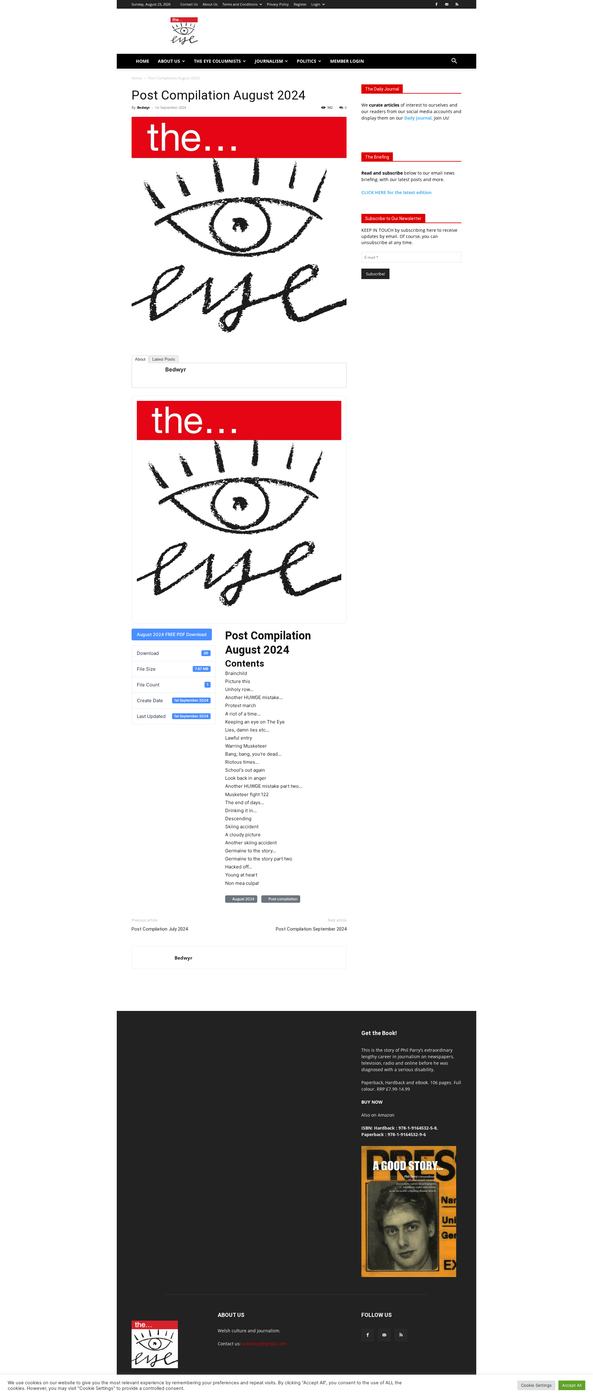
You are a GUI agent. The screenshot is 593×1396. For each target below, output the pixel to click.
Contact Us (189, 4)
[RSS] (456, 4)
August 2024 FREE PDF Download (172, 634)
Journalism (269, 61)
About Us (210, 4)
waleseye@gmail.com (264, 1344)
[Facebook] (436, 4)
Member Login (347, 61)
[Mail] (446, 4)
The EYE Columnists (217, 61)
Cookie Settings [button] (536, 1385)
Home (142, 61)
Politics (306, 61)
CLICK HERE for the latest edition (396, 192)
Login (315, 4)
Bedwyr (143, 107)
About (140, 359)
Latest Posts (163, 359)
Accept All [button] (572, 1385)
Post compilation (282, 899)
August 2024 (242, 899)
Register (300, 4)
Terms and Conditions (240, 4)
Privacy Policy (278, 4)
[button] (454, 62)
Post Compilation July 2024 (160, 929)
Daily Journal (417, 118)
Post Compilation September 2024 (311, 929)
